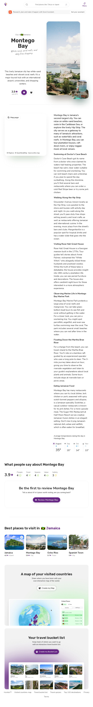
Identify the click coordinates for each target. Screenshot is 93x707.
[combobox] (46, 4)
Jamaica (25, 34)
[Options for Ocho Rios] (64, 537)
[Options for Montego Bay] (43, 537)
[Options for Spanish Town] (86, 537)
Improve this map (34, 153)
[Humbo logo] (6, 4)
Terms (46, 696)
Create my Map (48, 588)
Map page (14, 117)
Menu (84, 6)
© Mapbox (10, 153)
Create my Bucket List (48, 651)
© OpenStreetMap (21, 153)
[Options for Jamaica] (21, 537)
